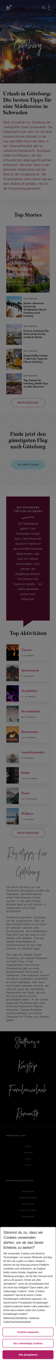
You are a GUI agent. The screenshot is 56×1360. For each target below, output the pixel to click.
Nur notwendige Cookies (28, 1343)
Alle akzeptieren (28, 1355)
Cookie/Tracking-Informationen (17, 1321)
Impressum (34, 1318)
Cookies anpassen (28, 1332)
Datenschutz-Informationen (15, 1318)
